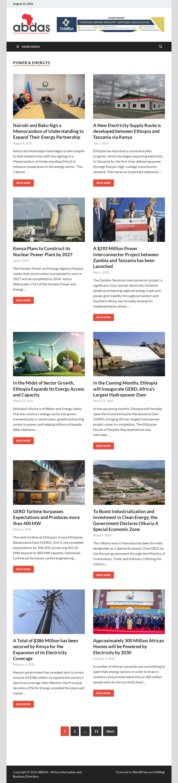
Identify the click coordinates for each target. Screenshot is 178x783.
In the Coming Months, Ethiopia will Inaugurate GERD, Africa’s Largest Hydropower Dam (125, 388)
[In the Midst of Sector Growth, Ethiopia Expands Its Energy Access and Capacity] (49, 354)
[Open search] (160, 47)
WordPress (140, 772)
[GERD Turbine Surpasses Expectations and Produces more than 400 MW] (49, 482)
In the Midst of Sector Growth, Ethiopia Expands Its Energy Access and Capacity (48, 388)
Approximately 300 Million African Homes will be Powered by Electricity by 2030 (128, 646)
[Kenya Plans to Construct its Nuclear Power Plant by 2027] (49, 219)
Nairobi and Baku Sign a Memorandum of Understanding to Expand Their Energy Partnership (48, 131)
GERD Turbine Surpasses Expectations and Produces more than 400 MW (46, 517)
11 (96, 731)
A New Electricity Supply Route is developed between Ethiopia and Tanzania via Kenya (127, 131)
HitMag (159, 772)
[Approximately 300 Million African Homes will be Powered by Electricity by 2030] (129, 611)
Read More (22, 181)
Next (110, 731)
